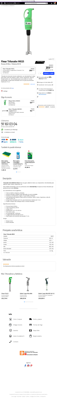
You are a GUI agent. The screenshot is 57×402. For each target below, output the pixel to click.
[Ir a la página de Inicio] (12, 3)
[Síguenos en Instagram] (28, 367)
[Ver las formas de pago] (12, 142)
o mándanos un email (9, 132)
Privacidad (19, 396)
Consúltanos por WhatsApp (10, 129)
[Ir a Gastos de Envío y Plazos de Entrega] (43, 63)
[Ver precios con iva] (53, 59)
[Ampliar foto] (28, 56)
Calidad (23, 396)
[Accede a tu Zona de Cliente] (51, 3)
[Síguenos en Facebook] (25, 367)
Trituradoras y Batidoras (8, 5)
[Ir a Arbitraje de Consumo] (29, 355)
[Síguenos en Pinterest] (31, 367)
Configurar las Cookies (34, 396)
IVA (50, 59)
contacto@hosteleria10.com (36, 392)
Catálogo (5, 91)
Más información (42, 94)
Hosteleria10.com (19, 392)
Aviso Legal (13, 396)
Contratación (43, 396)
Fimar (12, 88)
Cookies (27, 396)
